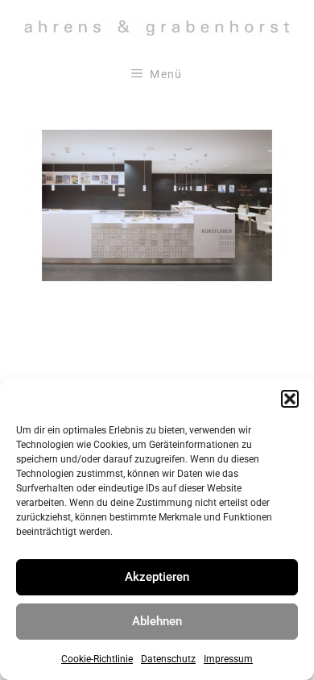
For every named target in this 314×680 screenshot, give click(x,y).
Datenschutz (168, 659)
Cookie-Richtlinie (97, 659)
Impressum (228, 659)
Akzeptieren (157, 577)
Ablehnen (157, 621)
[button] (290, 399)
